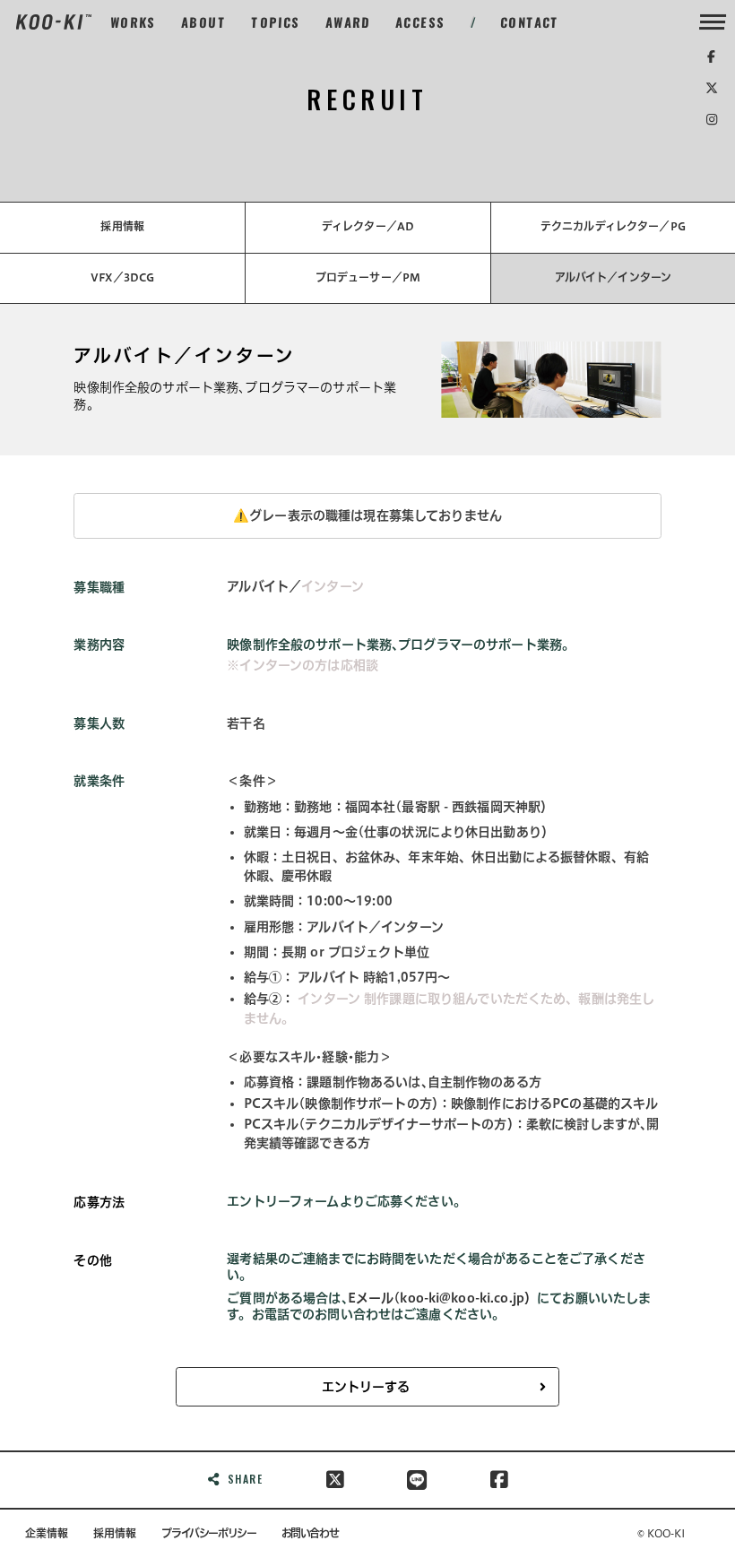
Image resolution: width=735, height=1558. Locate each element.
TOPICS (276, 22)
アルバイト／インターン (613, 277)
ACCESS (420, 22)
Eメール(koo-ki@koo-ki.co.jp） (443, 1298)
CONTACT (530, 22)
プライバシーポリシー (208, 1533)
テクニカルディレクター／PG (613, 226)
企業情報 (46, 1533)
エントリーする (366, 1387)
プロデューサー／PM (368, 277)
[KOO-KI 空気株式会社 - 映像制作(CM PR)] (53, 21)
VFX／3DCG (122, 277)
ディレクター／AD (368, 226)
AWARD (348, 22)
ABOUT (204, 22)
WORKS (133, 22)
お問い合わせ (310, 1533)
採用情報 (122, 226)
